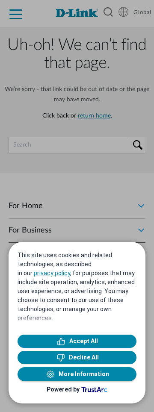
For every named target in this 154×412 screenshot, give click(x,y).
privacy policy (52, 273)
